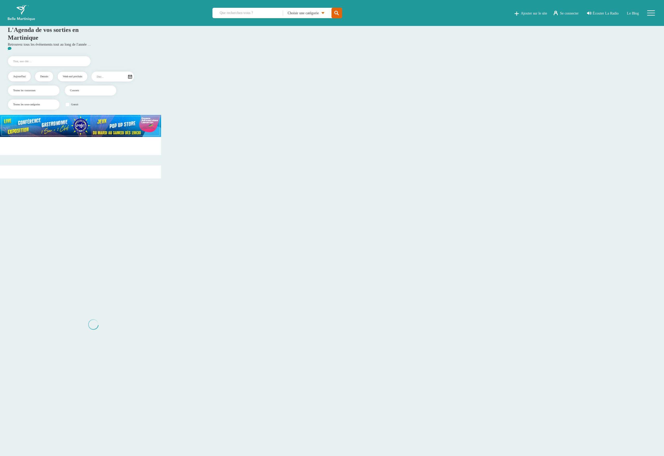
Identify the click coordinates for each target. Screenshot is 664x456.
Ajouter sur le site (534, 13)
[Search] (336, 13)
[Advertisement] (80, 146)
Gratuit (74, 104)
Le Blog (633, 13)
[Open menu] (651, 13)
